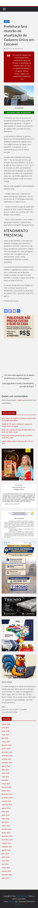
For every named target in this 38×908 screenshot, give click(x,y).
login (20, 400)
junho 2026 (5, 731)
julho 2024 (5, 812)
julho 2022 (5, 878)
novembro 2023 (7, 840)
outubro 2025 (6, 759)
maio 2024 (5, 819)
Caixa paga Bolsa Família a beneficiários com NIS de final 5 (18, 385)
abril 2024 (5, 822)
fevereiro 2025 (7, 787)
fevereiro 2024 (7, 829)
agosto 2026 (6, 724)
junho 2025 (5, 773)
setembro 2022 (7, 875)
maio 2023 (5, 861)
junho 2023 (5, 857)
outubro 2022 (6, 871)
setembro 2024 (7, 805)
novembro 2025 (7, 756)
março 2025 (6, 784)
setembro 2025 (7, 763)
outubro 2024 (6, 801)
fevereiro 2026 (7, 745)
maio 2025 (5, 777)
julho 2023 (5, 854)
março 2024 (6, 826)
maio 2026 (5, 735)
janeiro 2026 (6, 749)
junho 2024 (5, 815)
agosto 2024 (6, 808)
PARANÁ (7, 21)
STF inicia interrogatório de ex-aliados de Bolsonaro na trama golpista (19, 376)
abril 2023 (5, 864)
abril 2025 (5, 780)
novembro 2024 (7, 798)
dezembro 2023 (7, 836)
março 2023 (6, 868)
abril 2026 (5, 738)
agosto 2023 (6, 850)
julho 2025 (5, 770)
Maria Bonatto (19, 49)
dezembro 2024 (7, 794)
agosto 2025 (6, 766)
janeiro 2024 (6, 833)
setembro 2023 (7, 847)
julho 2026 (5, 728)
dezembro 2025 (7, 752)
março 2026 (6, 742)
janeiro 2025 (6, 791)
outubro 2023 (6, 843)
